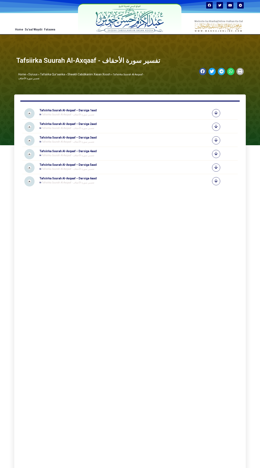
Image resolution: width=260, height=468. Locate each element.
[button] (202, 71)
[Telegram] (240, 5)
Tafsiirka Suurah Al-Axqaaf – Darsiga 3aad (68, 137)
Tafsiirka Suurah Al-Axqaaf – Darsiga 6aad (68, 178)
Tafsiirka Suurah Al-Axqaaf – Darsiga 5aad (68, 164)
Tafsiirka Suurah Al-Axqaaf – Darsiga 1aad (68, 110)
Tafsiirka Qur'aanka (52, 74)
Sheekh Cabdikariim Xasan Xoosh (88, 74)
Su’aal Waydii (33, 29)
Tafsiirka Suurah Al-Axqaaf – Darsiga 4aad (68, 151)
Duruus (33, 74)
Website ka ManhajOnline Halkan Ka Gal (218, 21)
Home (19, 29)
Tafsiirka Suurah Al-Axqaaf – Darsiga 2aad (68, 124)
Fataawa (49, 29)
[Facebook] (209, 5)
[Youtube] (230, 5)
